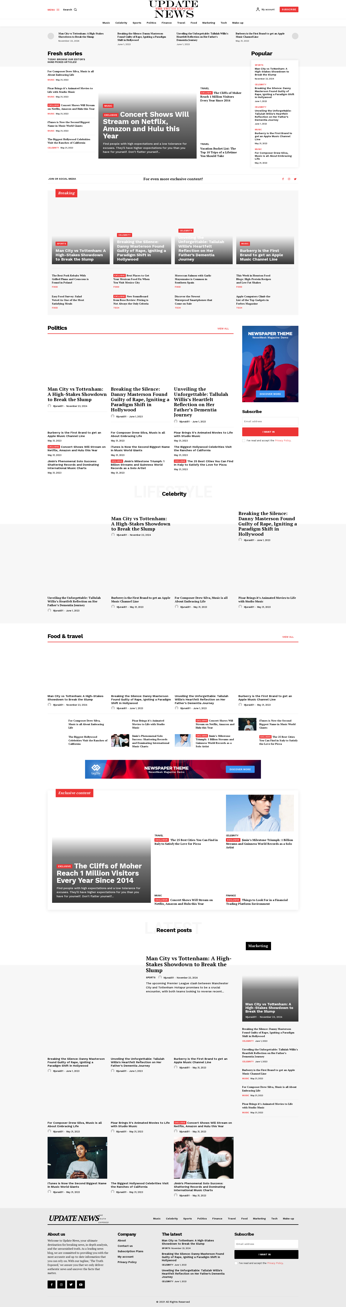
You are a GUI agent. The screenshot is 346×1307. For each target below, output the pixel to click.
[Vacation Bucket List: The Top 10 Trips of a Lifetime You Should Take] (223, 123)
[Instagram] (289, 179)
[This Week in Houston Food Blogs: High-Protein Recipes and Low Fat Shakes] (285, 281)
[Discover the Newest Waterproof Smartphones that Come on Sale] (224, 302)
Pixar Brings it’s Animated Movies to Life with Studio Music (70, 90)
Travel (204, 88)
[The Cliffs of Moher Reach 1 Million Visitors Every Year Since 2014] (223, 67)
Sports (259, 65)
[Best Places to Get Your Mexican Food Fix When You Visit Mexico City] (162, 281)
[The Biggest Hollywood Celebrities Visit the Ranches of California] (57, 740)
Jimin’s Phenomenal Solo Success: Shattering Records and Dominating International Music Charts (73, 465)
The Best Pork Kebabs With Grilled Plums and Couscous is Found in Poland (70, 279)
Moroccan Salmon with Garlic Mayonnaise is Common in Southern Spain (193, 279)
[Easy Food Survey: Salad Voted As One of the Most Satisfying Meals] (101, 302)
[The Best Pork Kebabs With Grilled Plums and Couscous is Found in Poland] (101, 281)
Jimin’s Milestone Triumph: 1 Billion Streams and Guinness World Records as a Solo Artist (138, 465)
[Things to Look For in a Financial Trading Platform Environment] (260, 873)
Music (51, 80)
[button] (70, 9)
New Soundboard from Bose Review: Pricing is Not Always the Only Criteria (130, 300)
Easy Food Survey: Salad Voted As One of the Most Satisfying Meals (68, 300)
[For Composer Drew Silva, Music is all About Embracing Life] (205, 572)
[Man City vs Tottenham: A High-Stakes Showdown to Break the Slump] (81, 229)
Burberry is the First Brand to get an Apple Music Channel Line (260, 35)
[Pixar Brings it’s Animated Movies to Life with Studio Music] (268, 572)
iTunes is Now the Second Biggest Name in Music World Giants (69, 123)
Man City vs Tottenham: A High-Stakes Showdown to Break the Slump (80, 35)
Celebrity (53, 148)
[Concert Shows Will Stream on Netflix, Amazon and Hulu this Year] (184, 724)
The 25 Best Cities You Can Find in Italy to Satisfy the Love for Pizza (203, 463)
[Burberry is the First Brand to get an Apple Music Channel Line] (265, 229)
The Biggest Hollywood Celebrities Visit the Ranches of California (69, 141)
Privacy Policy (282, 440)
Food (55, 287)
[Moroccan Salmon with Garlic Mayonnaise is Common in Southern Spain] (224, 281)
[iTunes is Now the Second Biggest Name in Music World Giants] (247, 724)
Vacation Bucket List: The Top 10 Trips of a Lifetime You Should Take (218, 152)
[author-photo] (50, 406)
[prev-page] (51, 36)
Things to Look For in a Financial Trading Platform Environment (257, 902)
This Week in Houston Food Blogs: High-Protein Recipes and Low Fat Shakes (253, 279)
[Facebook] (282, 179)
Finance (231, 895)
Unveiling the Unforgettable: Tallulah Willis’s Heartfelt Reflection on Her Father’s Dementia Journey (202, 37)
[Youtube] (81, 1284)
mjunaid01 (58, 406)
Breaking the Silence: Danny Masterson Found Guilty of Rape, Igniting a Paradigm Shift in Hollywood (141, 37)
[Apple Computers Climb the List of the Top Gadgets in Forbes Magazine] (285, 302)
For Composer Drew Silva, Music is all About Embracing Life (71, 73)
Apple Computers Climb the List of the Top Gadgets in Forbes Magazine (253, 300)
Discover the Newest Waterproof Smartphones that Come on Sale (193, 300)
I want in (269, 432)
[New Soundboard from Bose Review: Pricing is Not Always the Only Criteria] (162, 302)
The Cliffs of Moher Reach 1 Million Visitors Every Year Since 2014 (220, 96)
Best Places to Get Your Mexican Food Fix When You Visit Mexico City (131, 279)
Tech (116, 308)
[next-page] (295, 36)
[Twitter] (295, 179)
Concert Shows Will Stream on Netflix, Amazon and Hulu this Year (71, 106)
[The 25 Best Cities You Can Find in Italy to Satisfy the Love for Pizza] (247, 740)
